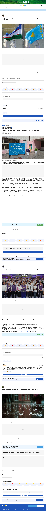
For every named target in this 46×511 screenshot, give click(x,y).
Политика (3, 12)
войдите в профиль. (29, 98)
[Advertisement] (23, 59)
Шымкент (10, 477)
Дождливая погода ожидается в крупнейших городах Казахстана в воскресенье (18, 459)
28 (19, 346)
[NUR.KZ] (23, 5)
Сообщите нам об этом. (16, 78)
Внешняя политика (9, 12)
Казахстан (3, 82)
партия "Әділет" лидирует (24, 331)
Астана (3, 477)
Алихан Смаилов (12, 82)
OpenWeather (22, 422)
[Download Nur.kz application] (23, 2)
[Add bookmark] (40, 256)
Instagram (40, 120)
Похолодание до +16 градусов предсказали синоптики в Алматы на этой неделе (21, 452)
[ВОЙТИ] (43, 6)
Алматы (6, 477)
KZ (41, 5)
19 (40, 346)
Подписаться (40, 224)
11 (5, 346)
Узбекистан (8, 82)
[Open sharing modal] (28, 256)
